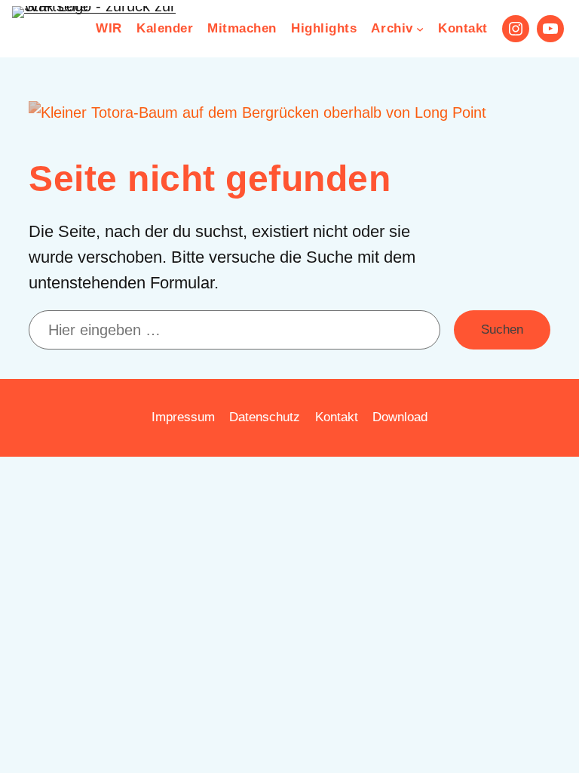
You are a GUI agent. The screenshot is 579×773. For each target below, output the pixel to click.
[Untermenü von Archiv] (420, 28)
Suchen (502, 329)
